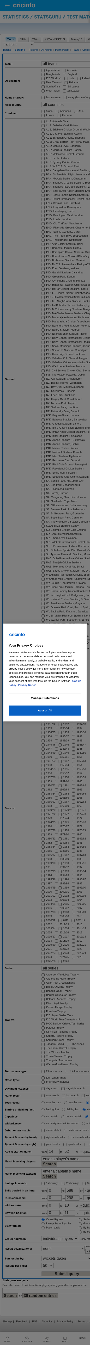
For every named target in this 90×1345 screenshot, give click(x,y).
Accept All (45, 710)
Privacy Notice (27, 685)
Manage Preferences (45, 698)
